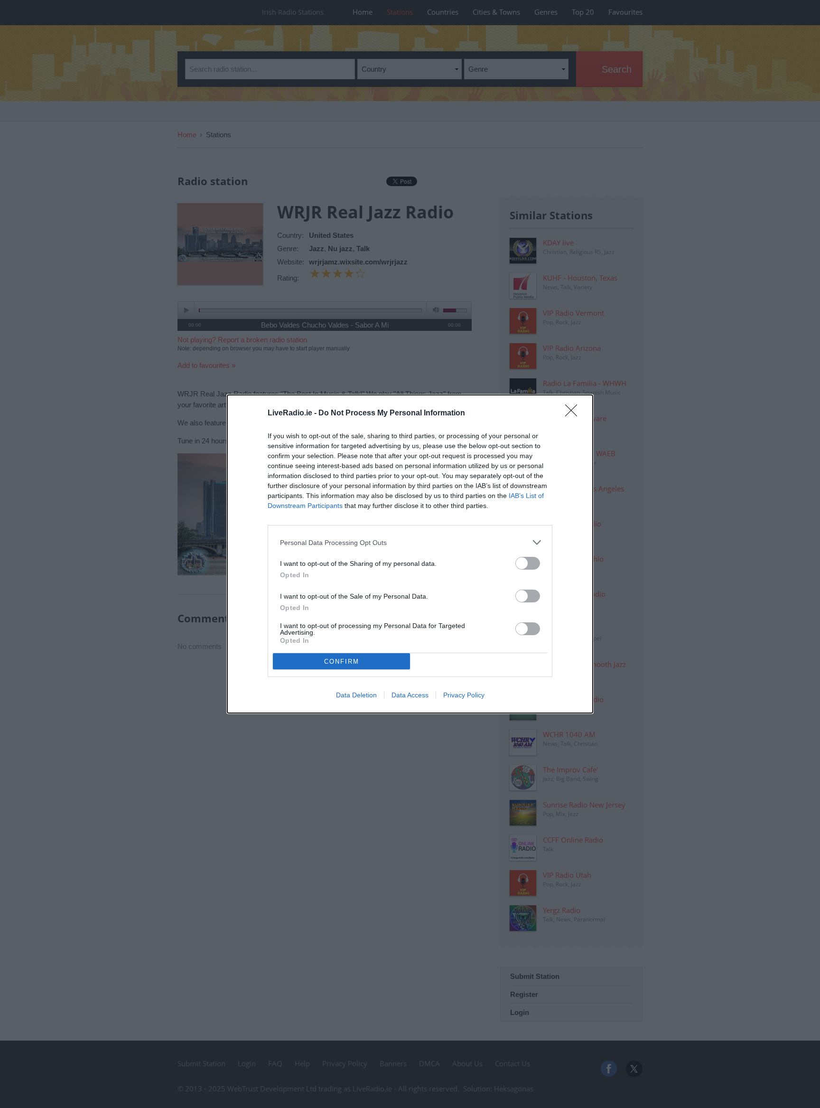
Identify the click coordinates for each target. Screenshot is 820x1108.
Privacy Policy (464, 695)
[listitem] (410, 542)
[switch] (527, 563)
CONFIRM (341, 661)
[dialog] (410, 554)
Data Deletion (356, 695)
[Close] (574, 413)
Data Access (410, 695)
